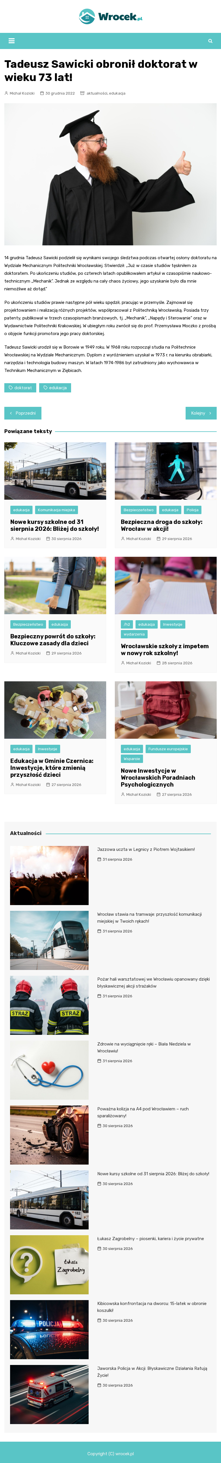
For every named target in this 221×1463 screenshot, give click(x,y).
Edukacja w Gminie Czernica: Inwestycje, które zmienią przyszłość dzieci (52, 767)
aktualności (97, 93)
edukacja (117, 93)
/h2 (127, 624)
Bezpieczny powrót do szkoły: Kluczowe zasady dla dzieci (53, 640)
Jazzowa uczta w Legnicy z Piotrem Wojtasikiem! (146, 849)
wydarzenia (134, 634)
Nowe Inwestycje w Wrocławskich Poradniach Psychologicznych (158, 777)
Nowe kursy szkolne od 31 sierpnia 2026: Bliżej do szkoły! (54, 525)
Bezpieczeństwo (139, 510)
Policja (193, 510)
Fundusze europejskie (168, 749)
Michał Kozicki (22, 93)
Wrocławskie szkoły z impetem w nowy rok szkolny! (165, 650)
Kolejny (198, 413)
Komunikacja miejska (56, 510)
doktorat (23, 388)
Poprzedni (26, 413)
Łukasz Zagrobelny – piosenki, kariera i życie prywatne (150, 1238)
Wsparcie (132, 759)
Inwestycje (172, 624)
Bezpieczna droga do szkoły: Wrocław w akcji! (162, 525)
